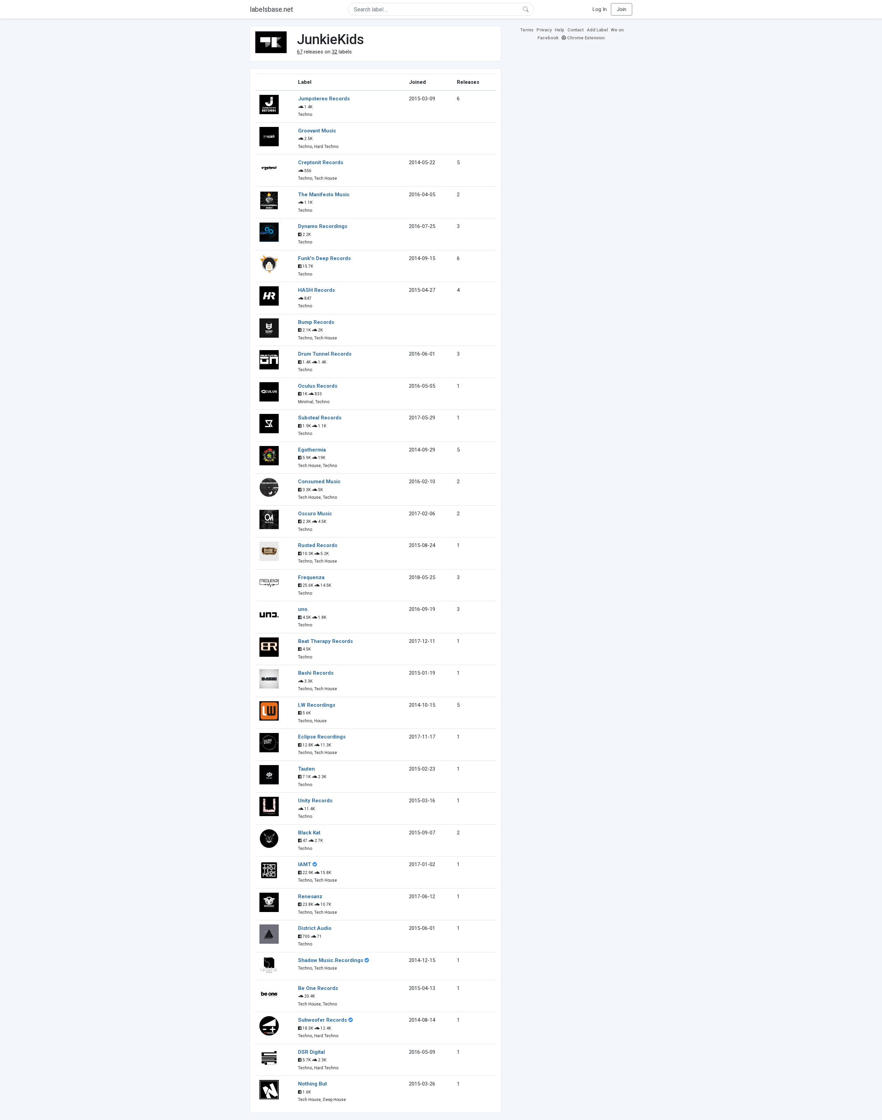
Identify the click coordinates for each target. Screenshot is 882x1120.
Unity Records (315, 800)
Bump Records (316, 322)
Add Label (597, 29)
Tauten (306, 769)
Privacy (544, 29)
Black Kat (309, 833)
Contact (575, 29)
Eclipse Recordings (322, 737)
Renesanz (310, 896)
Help (559, 29)
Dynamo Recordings (322, 226)
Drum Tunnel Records (324, 354)
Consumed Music (319, 481)
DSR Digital (311, 1052)
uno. (303, 609)
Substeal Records (319, 418)
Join (621, 9)
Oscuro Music (315, 514)
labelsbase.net (271, 9)
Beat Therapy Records (325, 641)
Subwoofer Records (322, 1020)
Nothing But (312, 1084)
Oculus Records (317, 386)
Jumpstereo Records (324, 99)
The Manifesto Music (324, 194)
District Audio (314, 928)
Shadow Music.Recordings (330, 960)
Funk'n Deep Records (324, 258)
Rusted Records (317, 545)
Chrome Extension (585, 37)
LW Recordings (316, 705)
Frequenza (311, 577)
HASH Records (316, 290)
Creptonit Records (320, 162)
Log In (600, 9)
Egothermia (312, 450)
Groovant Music (317, 131)
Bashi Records (316, 673)
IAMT (304, 864)
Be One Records (318, 988)
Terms (526, 29)
